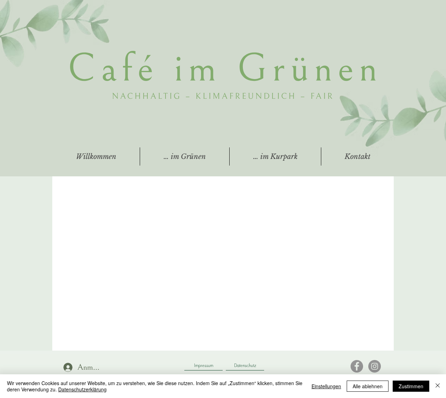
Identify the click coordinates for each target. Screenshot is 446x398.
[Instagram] (374, 366)
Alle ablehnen (368, 386)
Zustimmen (411, 386)
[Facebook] (357, 366)
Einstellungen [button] (326, 386)
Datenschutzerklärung (82, 389)
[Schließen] (437, 386)
